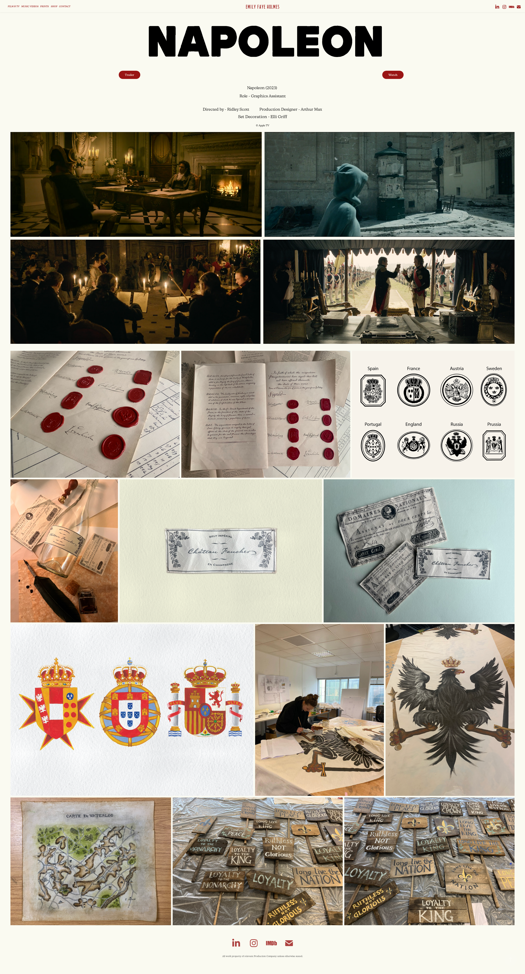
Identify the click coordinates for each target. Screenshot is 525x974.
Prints (44, 7)
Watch (392, 74)
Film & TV (13, 7)
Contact (64, 7)
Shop (54, 7)
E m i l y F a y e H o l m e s (262, 7)
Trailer (129, 74)
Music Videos (30, 7)
